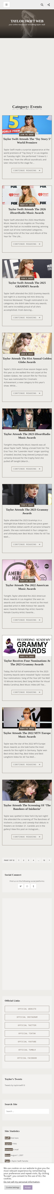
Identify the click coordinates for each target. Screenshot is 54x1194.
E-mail (15, 1149)
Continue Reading (27, 171)
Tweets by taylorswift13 (15, 1085)
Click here (14, 1138)
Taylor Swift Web (27, 21)
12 (45, 860)
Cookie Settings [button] (12, 1187)
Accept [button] (28, 1187)
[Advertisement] (27, 69)
